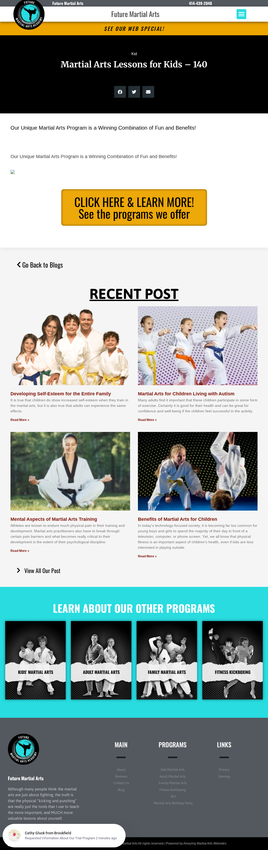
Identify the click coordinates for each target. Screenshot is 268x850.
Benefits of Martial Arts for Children (177, 519)
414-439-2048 (200, 3)
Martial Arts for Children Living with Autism (186, 393)
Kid (134, 53)
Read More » (19, 420)
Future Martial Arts (135, 14)
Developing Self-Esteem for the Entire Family (60, 393)
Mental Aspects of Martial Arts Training (53, 519)
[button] (242, 14)
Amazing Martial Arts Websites (204, 843)
